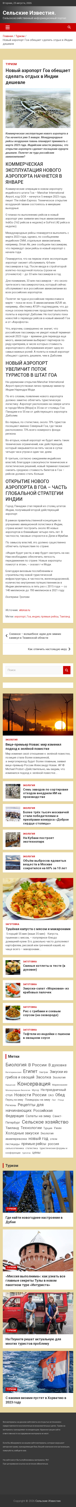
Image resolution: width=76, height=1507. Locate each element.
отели (53, 1139)
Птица (61, 1100)
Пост (54, 1100)
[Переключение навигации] (8, 27)
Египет (30, 1071)
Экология (12, 739)
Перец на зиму (14, 1099)
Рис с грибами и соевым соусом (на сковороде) (42, 1013)
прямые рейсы (49, 616)
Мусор (35, 1090)
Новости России (30, 1094)
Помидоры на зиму (37, 1099)
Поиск (66, 670)
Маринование (59, 1084)
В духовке (57, 1065)
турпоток (26, 1153)
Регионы (11, 1105)
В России (37, 1064)
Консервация (34, 1084)
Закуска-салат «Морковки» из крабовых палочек (46, 990)
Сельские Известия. (29, 13)
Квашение (10, 1085)
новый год (38, 1138)
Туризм (11, 64)
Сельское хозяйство (45, 1122)
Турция (47, 1128)
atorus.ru (24, 610)
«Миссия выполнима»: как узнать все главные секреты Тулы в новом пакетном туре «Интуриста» (35, 1280)
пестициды (13, 1144)
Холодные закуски (22, 1133)
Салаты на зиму (38, 1116)
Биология (16, 1064)
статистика (31, 1148)
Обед (60, 1095)
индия (36, 616)
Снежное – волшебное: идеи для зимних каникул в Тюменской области (35, 635)
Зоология (59, 1077)
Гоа (29, 616)
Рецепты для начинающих (25, 1107)
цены (36, 1152)
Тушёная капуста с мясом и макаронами (38, 929)
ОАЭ (51, 1095)
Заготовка (12, 924)
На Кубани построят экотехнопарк (38, 839)
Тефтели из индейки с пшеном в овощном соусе (46, 1035)
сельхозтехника (15, 1148)
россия (53, 1144)
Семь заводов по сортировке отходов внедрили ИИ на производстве (45, 793)
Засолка (43, 1077)
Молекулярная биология (18, 1090)
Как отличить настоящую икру (47, 649)
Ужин (57, 1128)
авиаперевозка (16, 1139)
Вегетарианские (13, 1072)
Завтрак (43, 1072)
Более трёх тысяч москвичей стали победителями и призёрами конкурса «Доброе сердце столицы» (46, 817)
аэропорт (20, 616)
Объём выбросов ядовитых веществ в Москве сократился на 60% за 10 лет (45, 864)
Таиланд (65, 616)
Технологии (31, 1128)
